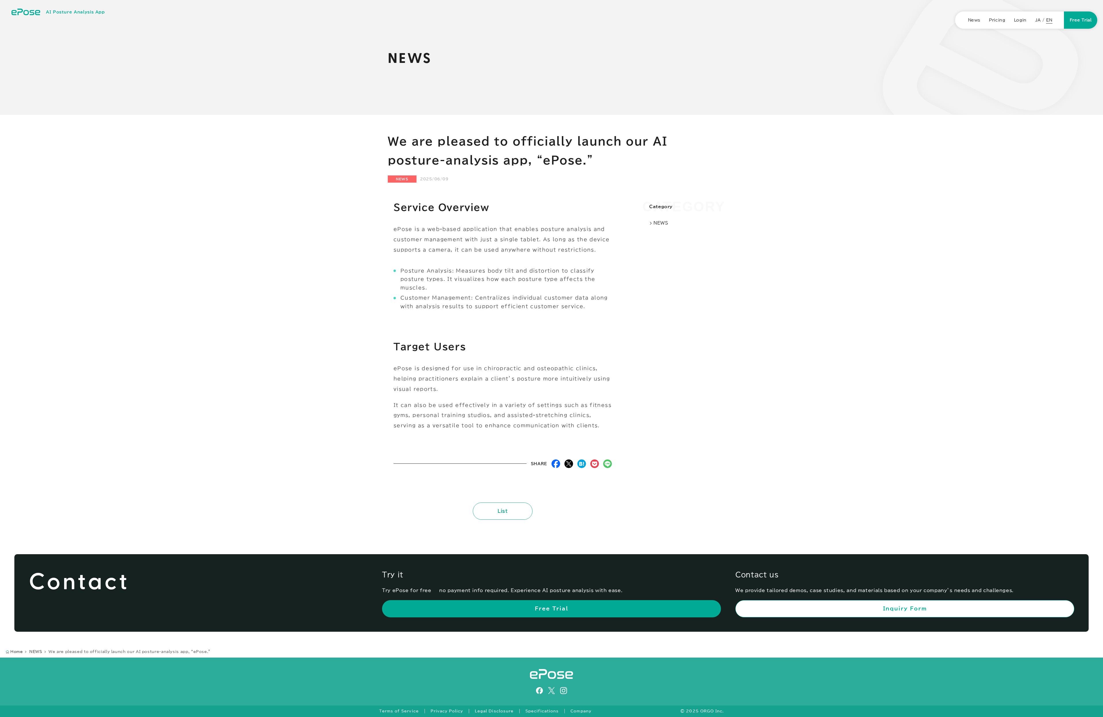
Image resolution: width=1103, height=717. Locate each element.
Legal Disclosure (494, 711)
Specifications (542, 711)
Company (580, 711)
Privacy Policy (447, 711)
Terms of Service (399, 711)
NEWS (402, 179)
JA (1038, 20)
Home (16, 652)
